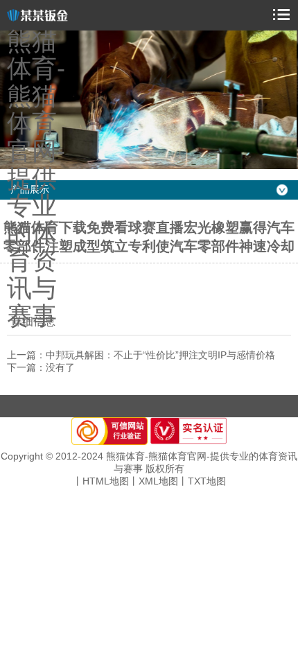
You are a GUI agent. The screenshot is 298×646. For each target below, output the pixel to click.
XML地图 (158, 481)
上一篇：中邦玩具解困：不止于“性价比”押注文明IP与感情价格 (141, 354)
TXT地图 (207, 481)
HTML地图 (105, 481)
